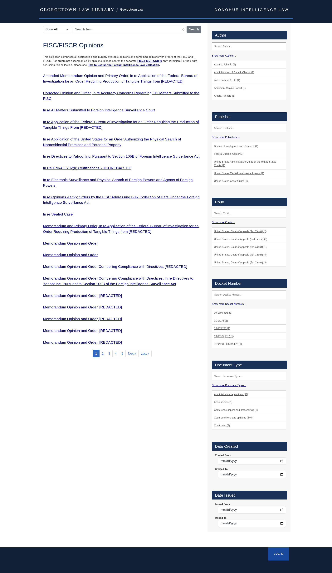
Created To (221, 469)
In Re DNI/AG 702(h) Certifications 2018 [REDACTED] (87, 168)
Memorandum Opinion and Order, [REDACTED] (82, 296)
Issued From (222, 504)
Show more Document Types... (229, 385)
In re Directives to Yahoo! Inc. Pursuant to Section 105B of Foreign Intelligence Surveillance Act (121, 156)
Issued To (221, 517)
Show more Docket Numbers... (229, 303)
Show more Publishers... (225, 137)
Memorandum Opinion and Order (70, 243)
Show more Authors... (224, 55)
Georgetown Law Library (77, 9)
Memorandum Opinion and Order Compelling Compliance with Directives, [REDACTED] (115, 267)
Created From (223, 455)
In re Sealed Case (58, 214)
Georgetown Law (131, 9)
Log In (278, 553)
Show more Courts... (223, 222)
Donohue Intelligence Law (252, 10)
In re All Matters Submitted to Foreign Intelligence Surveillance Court (99, 110)
